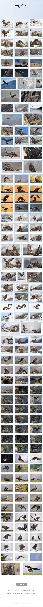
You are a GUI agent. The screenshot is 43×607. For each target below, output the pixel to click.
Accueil (21, 584)
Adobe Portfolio (25, 603)
